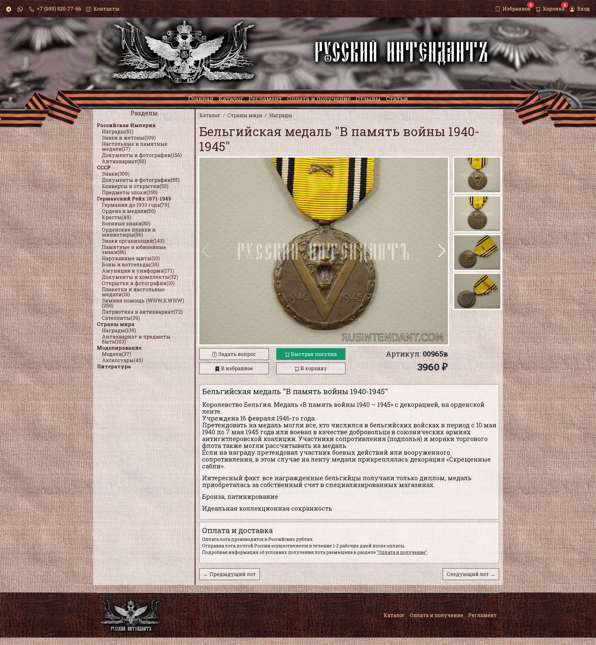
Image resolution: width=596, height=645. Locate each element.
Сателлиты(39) (121, 318)
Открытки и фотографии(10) (138, 283)
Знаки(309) (115, 173)
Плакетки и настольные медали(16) (133, 291)
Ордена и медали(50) (129, 211)
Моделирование (119, 347)
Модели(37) (116, 354)
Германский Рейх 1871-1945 (134, 198)
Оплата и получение (436, 615)
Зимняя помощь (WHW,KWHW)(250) (143, 303)
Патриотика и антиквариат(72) (142, 311)
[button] (442, 251)
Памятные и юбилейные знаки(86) (134, 249)
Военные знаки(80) (126, 223)
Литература (114, 366)
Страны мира (115, 324)
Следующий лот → (471, 574)
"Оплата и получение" (402, 552)
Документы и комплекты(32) (140, 277)
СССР (104, 167)
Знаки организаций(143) (133, 240)
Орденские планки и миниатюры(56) (129, 232)
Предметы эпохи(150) (129, 192)
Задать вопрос (236, 354)
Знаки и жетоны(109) (129, 137)
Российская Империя (126, 125)
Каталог (394, 615)
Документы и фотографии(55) (140, 180)
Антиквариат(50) (124, 161)
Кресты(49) (116, 217)
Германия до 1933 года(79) (135, 204)
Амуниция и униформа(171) (138, 270)
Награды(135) (119, 330)
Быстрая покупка (313, 354)
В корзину (313, 368)
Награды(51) (117, 131)
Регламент (482, 615)
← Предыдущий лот (229, 574)
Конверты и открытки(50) (135, 186)
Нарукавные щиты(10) (131, 258)
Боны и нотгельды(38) (130, 264)
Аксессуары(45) (122, 360)
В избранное (236, 368)
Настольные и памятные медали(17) (134, 146)
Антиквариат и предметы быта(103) (136, 339)
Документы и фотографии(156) (142, 155)
